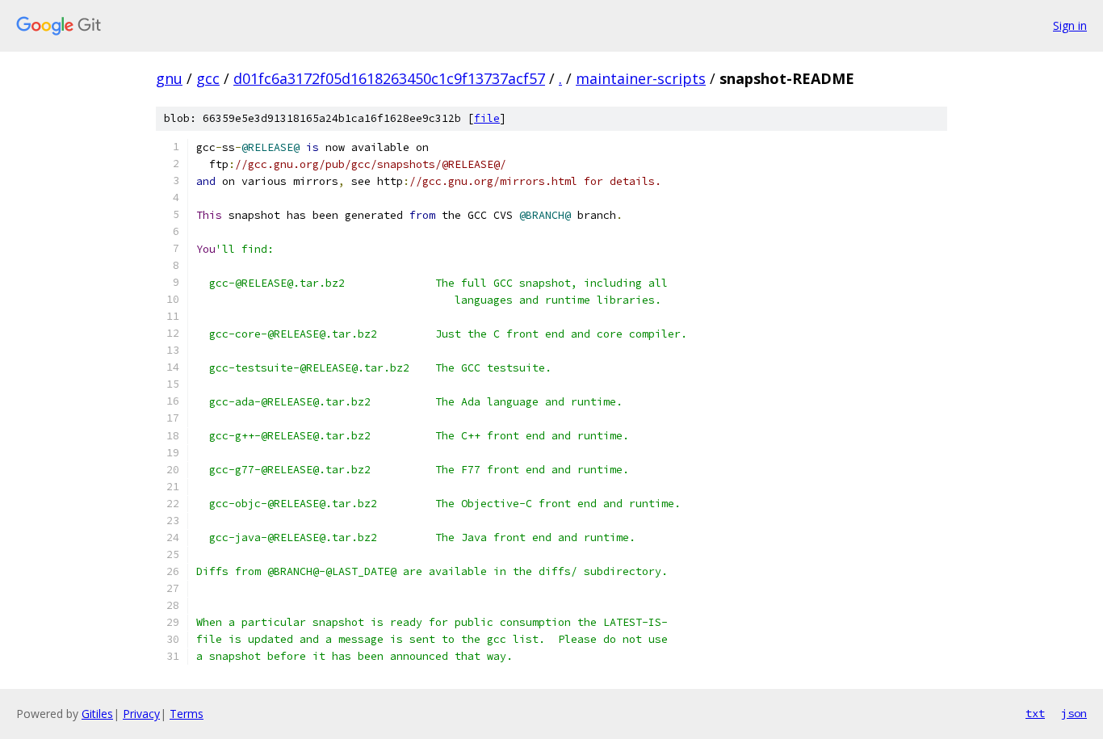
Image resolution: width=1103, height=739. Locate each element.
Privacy (141, 713)
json (1074, 713)
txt (1035, 713)
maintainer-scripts (641, 78)
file (487, 118)
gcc (208, 78)
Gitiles (97, 713)
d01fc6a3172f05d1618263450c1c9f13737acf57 (389, 78)
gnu (169, 78)
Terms (186, 713)
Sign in (1070, 25)
